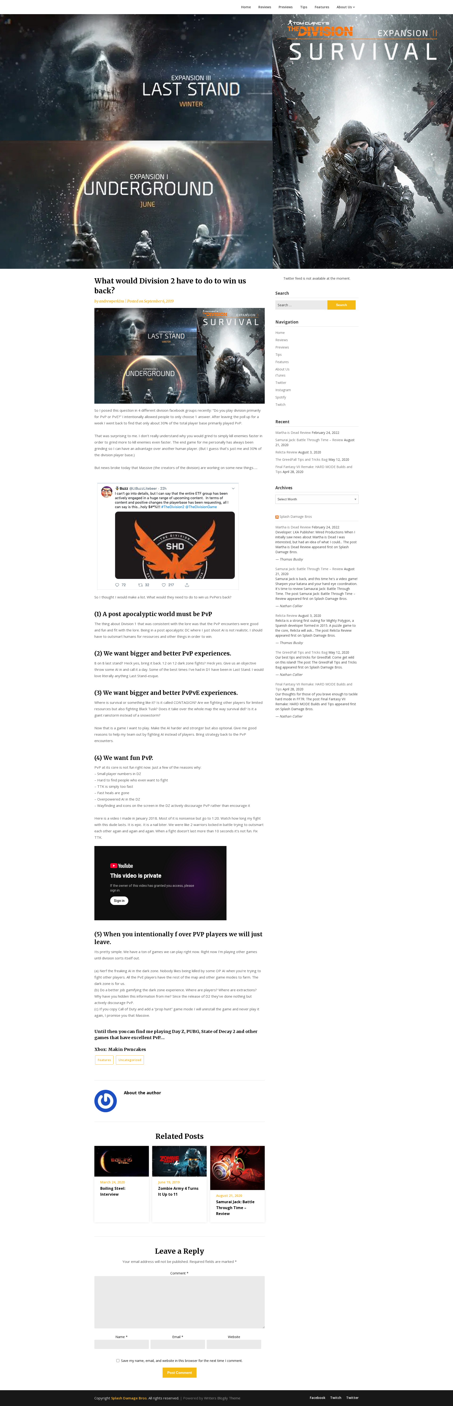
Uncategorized (129, 1060)
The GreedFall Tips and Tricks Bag (301, 459)
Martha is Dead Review (293, 432)
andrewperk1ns (111, 301)
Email (177, 1337)
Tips (303, 7)
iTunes (280, 375)
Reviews (264, 7)
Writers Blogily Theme (222, 1398)
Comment (179, 1273)
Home (246, 7)
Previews (286, 7)
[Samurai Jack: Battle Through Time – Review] (237, 1166)
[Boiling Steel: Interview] (121, 1159)
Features (322, 7)
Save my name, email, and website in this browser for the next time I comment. (182, 1361)
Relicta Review (286, 452)
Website (234, 1337)
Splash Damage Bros (296, 516)
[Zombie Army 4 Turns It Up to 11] (179, 1159)
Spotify (280, 397)
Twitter (280, 382)
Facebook (317, 1397)
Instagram (283, 390)
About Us (344, 7)
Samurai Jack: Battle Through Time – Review (235, 1207)
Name (121, 1337)
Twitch (280, 404)
